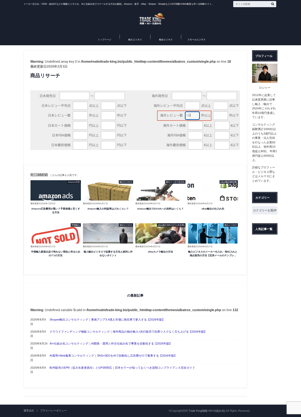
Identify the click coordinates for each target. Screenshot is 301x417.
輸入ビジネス (135, 39)
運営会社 (29, 410)
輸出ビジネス (166, 39)
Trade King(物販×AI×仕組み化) (207, 410)
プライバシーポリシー (53, 410)
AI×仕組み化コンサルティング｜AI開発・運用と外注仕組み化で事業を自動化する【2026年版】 (111, 343)
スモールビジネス (197, 39)
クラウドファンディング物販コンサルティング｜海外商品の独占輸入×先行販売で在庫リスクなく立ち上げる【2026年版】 (128, 331)
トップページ (104, 39)
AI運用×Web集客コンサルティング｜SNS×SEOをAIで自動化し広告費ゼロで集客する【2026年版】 (113, 355)
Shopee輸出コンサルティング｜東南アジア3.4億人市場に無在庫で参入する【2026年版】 (107, 319)
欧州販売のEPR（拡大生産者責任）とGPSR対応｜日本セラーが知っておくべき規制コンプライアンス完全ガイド (122, 367)
